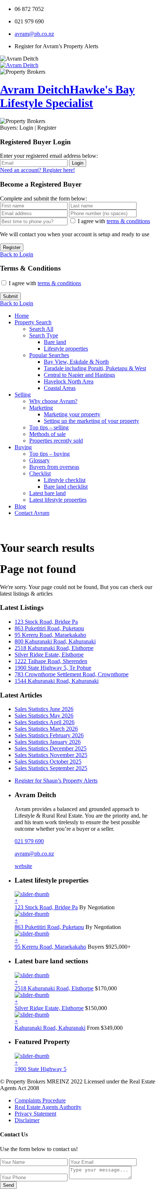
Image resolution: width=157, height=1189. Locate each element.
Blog (20, 506)
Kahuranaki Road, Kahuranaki (50, 1028)
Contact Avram (32, 513)
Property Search (33, 322)
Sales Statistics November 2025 (51, 755)
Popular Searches (49, 355)
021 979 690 (29, 841)
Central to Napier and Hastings (79, 375)
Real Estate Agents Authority (48, 1107)
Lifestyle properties (66, 348)
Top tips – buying (49, 454)
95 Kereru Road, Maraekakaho (50, 635)
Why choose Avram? (53, 401)
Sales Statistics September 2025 (51, 768)
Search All (41, 329)
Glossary (39, 460)
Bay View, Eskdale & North (76, 362)
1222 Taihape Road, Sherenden (51, 661)
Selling (23, 394)
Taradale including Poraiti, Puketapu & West (95, 368)
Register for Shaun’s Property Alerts (56, 780)
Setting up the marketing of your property (91, 421)
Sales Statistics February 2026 (49, 735)
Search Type (43, 335)
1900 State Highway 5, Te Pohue (53, 668)
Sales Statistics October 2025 (48, 761)
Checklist (40, 473)
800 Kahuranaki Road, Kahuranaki (55, 641)
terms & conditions (128, 221)
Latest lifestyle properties (58, 500)
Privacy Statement (35, 1113)
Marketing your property (72, 414)
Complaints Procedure (40, 1100)
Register (11, 247)
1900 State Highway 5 (40, 1069)
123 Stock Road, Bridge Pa (46, 622)
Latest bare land (47, 493)
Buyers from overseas (54, 467)
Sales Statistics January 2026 (48, 742)
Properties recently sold (56, 440)
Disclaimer (27, 1120)
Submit (10, 296)
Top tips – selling (49, 427)
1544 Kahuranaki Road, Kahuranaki (57, 681)
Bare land (55, 342)
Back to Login (16, 254)
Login (77, 163)
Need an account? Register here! (37, 170)
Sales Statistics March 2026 (46, 729)
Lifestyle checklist (64, 480)
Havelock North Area (68, 381)
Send (8, 1185)
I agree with (114, 221)
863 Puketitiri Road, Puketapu (49, 628)
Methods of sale (47, 434)
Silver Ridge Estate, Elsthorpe (49, 654)
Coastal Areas (60, 388)
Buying (23, 447)
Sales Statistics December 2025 (51, 748)
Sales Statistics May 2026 (44, 715)
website (23, 866)
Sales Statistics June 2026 (44, 709)
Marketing (41, 408)
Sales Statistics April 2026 (44, 722)
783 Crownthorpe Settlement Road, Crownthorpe (72, 674)
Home (22, 316)
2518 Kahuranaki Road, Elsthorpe (54, 648)
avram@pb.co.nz (34, 34)
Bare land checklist (66, 486)
